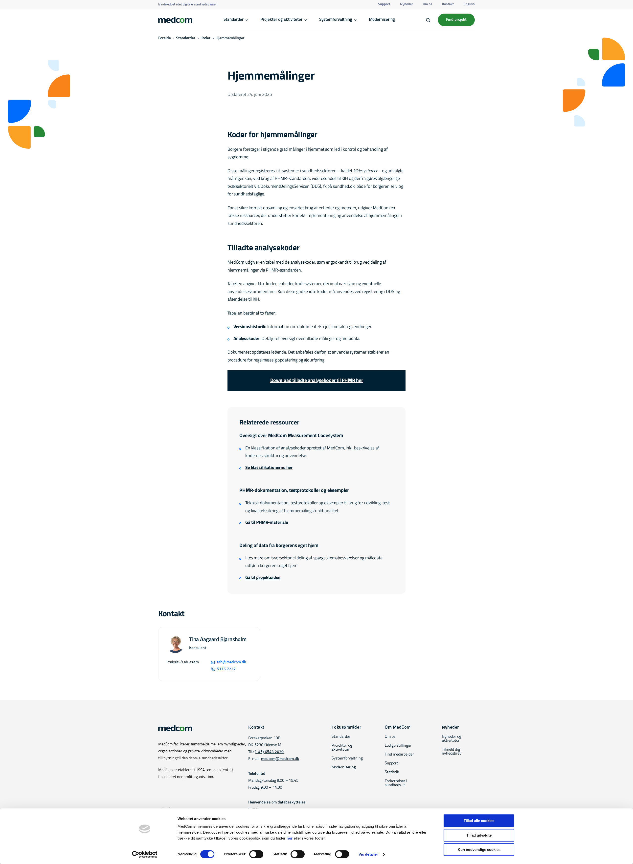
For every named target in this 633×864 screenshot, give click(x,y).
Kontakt (448, 4)
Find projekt (456, 20)
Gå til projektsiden (262, 578)
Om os (427, 4)
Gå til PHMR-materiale (266, 523)
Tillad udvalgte (479, 835)
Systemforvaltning (335, 20)
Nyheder (406, 4)
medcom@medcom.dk (280, 759)
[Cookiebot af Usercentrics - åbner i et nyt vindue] (144, 854)
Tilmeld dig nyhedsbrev (451, 752)
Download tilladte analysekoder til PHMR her (316, 380)
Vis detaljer (368, 854)
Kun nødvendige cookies (479, 849)
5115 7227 (226, 669)
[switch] (256, 854)
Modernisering (382, 20)
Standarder (234, 20)
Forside (164, 38)
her (290, 838)
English (469, 4)
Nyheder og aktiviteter (451, 739)
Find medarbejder (399, 755)
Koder (205, 38)
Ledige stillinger (398, 746)
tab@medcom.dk (231, 662)
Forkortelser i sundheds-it (396, 783)
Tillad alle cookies (479, 821)
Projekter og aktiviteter (281, 20)
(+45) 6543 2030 (269, 752)
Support (384, 4)
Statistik (392, 772)
